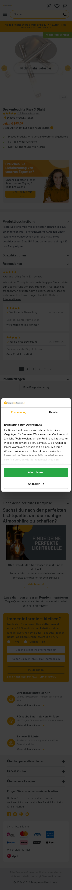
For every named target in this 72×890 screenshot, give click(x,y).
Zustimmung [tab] (19, 412)
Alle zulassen (36, 472)
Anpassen (34, 483)
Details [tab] (53, 412)
